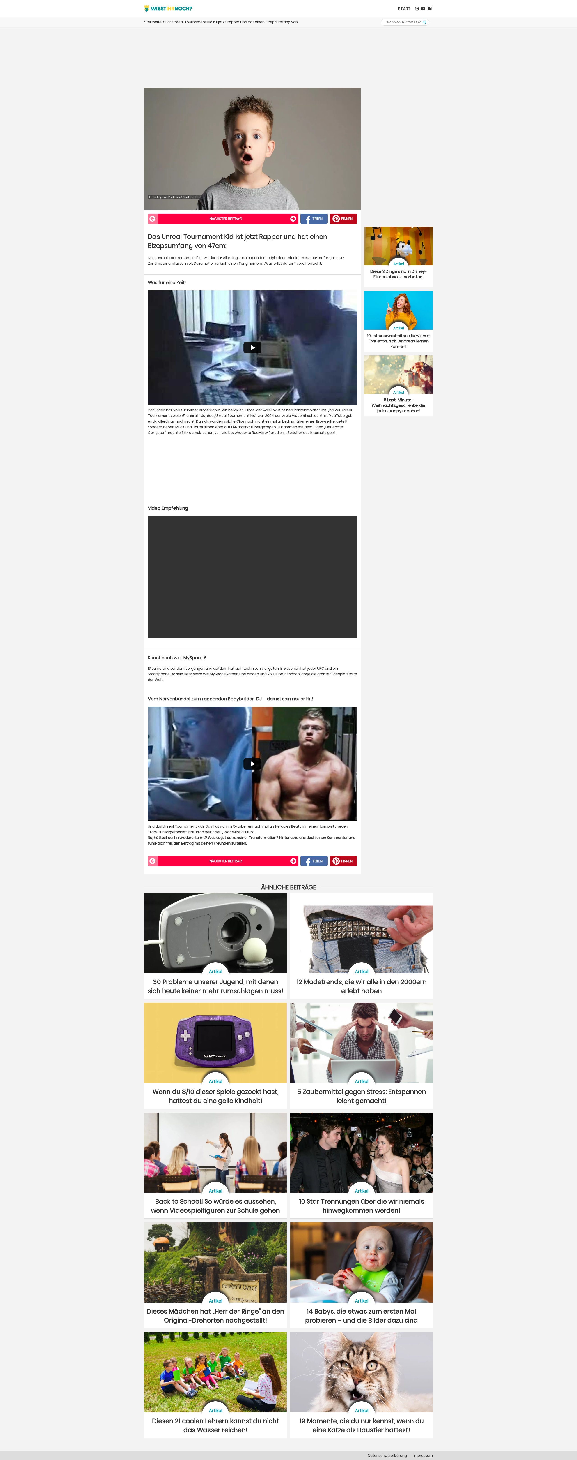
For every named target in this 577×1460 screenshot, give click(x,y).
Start (404, 9)
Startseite (153, 22)
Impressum (423, 1455)
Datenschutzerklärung (387, 1455)
